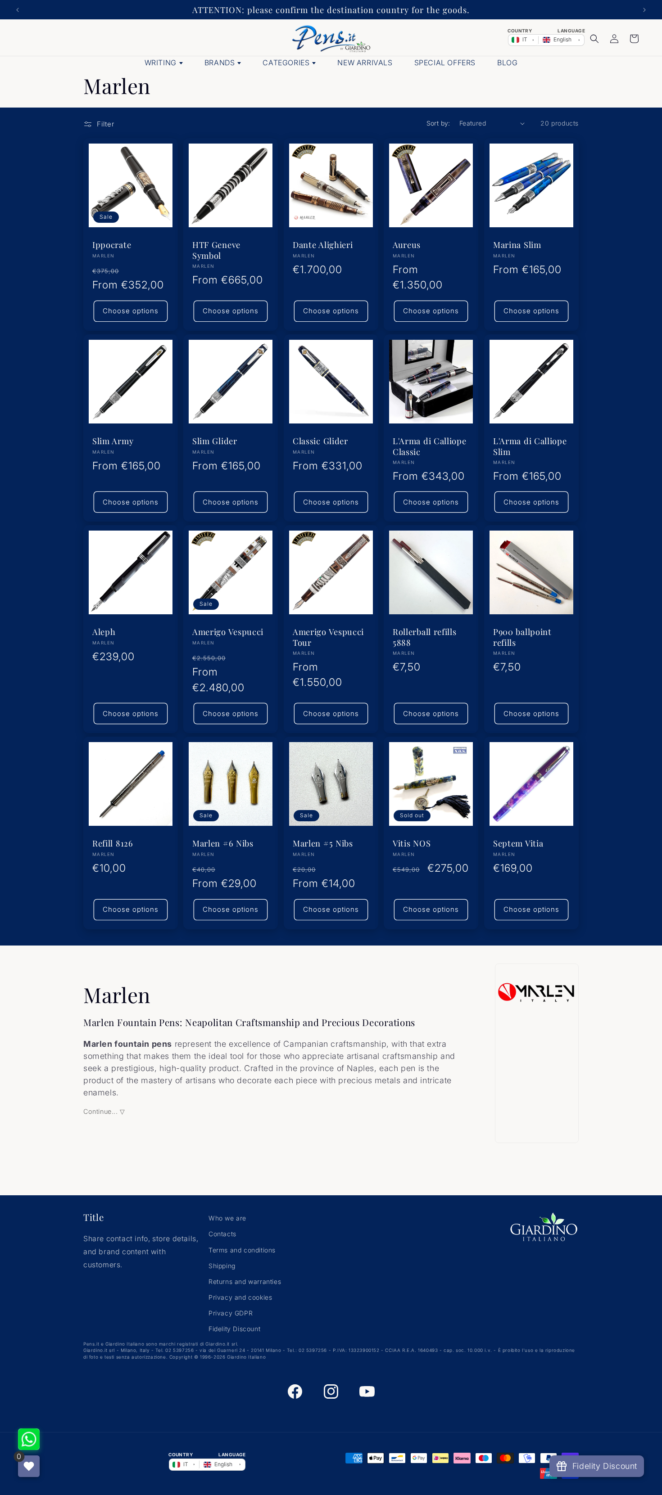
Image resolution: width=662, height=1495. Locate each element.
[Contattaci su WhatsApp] (29, 1439)
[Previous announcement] (17, 9)
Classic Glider (320, 441)
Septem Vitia (518, 843)
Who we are (227, 1218)
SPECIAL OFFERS (445, 62)
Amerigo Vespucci (227, 631)
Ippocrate (111, 245)
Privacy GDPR (231, 1313)
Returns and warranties (245, 1281)
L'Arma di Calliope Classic (429, 446)
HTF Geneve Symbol (216, 250)
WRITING (161, 62)
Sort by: (438, 123)
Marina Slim (517, 245)
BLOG (507, 62)
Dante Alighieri (323, 245)
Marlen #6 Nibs (223, 843)
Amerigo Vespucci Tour (328, 636)
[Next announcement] (644, 9)
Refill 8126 (112, 843)
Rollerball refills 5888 (424, 636)
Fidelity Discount (234, 1329)
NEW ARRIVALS (364, 62)
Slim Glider (214, 441)
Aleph (103, 631)
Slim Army (112, 441)
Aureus (407, 245)
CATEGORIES (286, 62)
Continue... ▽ (104, 1111)
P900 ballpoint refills (522, 636)
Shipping (222, 1266)
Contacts (222, 1234)
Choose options (131, 310)
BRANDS (219, 62)
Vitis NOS (412, 843)
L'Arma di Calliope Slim (530, 446)
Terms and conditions (242, 1250)
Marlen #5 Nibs (323, 843)
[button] (594, 39)
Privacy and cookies (240, 1297)
